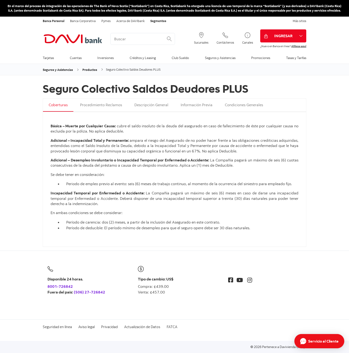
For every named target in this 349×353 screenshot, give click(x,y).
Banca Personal (53, 21)
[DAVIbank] (73, 39)
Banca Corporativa (83, 21)
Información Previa (196, 104)
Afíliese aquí (298, 46)
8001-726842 (60, 286)
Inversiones (105, 57)
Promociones (260, 57)
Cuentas (76, 57)
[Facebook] (230, 280)
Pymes (106, 21)
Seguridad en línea (57, 327)
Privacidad (109, 327)
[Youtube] (239, 280)
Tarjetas (48, 57)
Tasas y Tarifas (296, 57)
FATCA (172, 327)
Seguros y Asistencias (220, 57)
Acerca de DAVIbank (130, 21)
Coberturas (58, 104)
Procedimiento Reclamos (101, 104)
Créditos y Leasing (143, 57)
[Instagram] (249, 280)
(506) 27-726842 (89, 292)
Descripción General (151, 104)
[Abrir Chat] (319, 341)
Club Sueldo (180, 57)
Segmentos (158, 21)
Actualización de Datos (142, 327)
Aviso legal (86, 327)
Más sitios (299, 21)
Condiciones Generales (244, 104)
